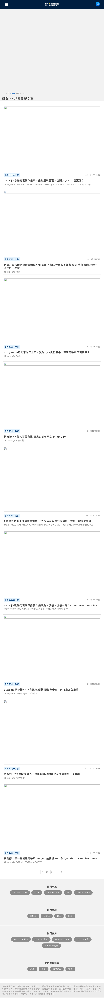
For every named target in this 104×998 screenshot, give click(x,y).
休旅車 (33, 916)
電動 (43, 969)
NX (67, 893)
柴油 (70, 969)
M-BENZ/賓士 (51, 946)
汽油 (32, 969)
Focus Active (83, 893)
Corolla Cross (20, 893)
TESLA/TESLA (62, 939)
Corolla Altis (53, 893)
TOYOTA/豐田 (21, 939)
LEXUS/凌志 (83, 939)
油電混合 (57, 969)
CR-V (37, 893)
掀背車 (47, 916)
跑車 (70, 916)
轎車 (59, 916)
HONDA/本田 (41, 939)
